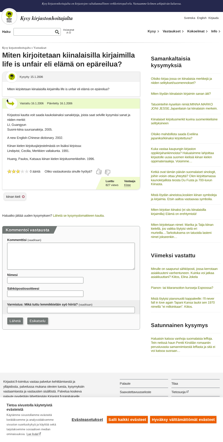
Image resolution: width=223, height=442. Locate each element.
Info (214, 31)
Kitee (127, 185)
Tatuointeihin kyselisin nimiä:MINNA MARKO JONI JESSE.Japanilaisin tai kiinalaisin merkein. (184, 106)
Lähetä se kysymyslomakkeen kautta (78, 215)
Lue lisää (32, 434)
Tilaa (174, 383)
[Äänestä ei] (107, 172)
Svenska (189, 18)
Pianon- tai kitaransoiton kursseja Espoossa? (182, 287)
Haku (6, 31)
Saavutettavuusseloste (135, 392)
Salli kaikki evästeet (127, 419)
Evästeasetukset (87, 419)
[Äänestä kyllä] (99, 171)
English (201, 18)
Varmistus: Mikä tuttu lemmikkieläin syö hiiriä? (42, 304)
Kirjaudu (213, 18)
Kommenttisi (17, 240)
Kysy (152, 31)
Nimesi (12, 275)
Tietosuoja (178, 392)
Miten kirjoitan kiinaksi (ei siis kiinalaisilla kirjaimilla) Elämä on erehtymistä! (178, 212)
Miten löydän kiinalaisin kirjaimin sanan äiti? (181, 93)
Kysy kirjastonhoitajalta (16, 48)
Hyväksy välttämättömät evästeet (183, 419)
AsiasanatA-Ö (68, 31)
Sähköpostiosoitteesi (23, 288)
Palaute (125, 383)
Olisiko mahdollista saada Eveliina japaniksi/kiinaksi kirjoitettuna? (174, 136)
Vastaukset (172, 31)
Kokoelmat (195, 31)
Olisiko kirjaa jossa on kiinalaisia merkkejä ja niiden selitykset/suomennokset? (181, 81)
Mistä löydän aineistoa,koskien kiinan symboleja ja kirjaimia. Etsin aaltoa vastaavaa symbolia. (184, 197)
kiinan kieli (13, 196)
